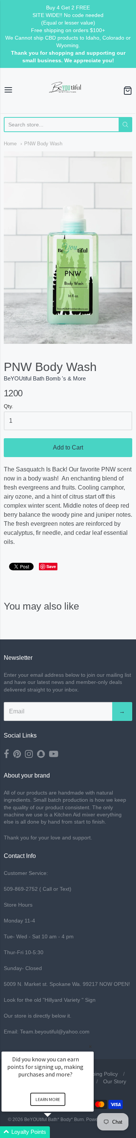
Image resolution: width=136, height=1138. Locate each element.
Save (51, 566)
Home (10, 143)
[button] (56, 1132)
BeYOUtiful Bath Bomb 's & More (45, 378)
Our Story (114, 1081)
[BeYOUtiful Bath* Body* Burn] (68, 90)
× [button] (90, 1046)
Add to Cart (68, 447)
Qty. (8, 406)
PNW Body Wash (43, 143)
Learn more (48, 1099)
